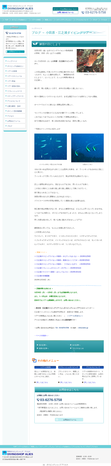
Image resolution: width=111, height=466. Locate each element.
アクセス (104, 20)
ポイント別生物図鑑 (14, 111)
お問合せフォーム (13, 121)
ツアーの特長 (36, 20)
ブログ (95, 20)
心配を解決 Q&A (13, 106)
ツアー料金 (11, 81)
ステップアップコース (15, 96)
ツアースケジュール (14, 76)
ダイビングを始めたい (19, 20)
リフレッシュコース (14, 91)
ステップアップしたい (64, 20)
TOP (6, 20)
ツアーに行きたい (24, 446)
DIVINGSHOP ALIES (20, 8)
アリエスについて (82, 20)
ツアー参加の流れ (13, 86)
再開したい (48, 20)
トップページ (12, 61)
